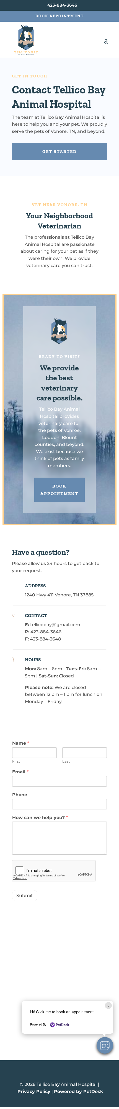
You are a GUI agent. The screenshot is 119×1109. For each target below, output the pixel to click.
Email (20, 771)
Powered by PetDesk (78, 1091)
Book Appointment (59, 16)
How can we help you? (40, 817)
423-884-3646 (45, 631)
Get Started (59, 151)
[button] (105, 1045)
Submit (24, 895)
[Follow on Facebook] (59, 1072)
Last (66, 761)
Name (20, 743)
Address (35, 585)
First (16, 761)
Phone (19, 794)
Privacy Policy (33, 1091)
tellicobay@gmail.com (55, 624)
